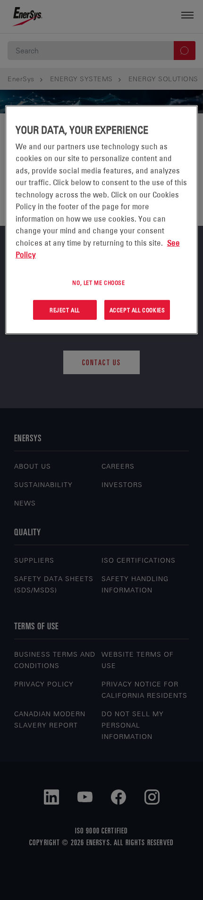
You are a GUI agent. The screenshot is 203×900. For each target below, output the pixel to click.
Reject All (65, 309)
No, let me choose (98, 282)
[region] (101, 220)
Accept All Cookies (137, 309)
